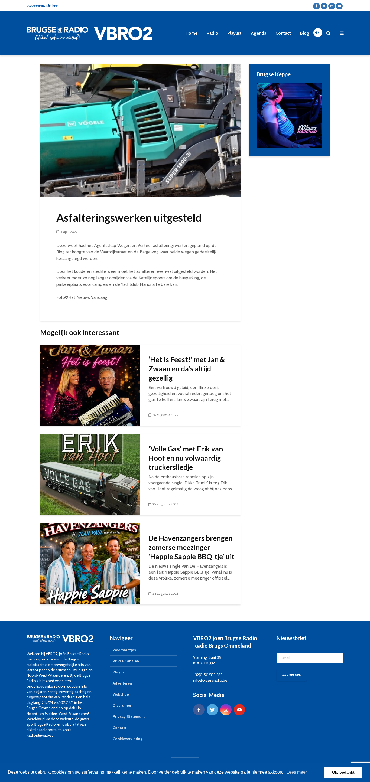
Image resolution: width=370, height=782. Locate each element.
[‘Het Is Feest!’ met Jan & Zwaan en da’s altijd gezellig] (90, 384)
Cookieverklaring (127, 738)
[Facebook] (199, 709)
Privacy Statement (129, 716)
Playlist (234, 33)
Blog (304, 33)
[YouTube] (239, 709)
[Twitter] (212, 709)
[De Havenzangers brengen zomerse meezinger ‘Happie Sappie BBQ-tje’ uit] (90, 563)
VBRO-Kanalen (126, 661)
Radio (212, 33)
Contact (283, 33)
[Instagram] (226, 709)
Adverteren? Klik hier (42, 6)
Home (191, 33)
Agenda (258, 33)
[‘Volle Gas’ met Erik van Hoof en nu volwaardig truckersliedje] (90, 474)
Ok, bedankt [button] (343, 772)
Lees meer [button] (297, 772)
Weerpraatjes (124, 649)
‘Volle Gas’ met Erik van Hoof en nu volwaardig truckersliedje (185, 458)
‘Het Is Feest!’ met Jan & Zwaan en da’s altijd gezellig (186, 368)
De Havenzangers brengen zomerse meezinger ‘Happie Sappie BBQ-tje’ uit (191, 547)
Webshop (121, 694)
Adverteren (122, 683)
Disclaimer (122, 705)
